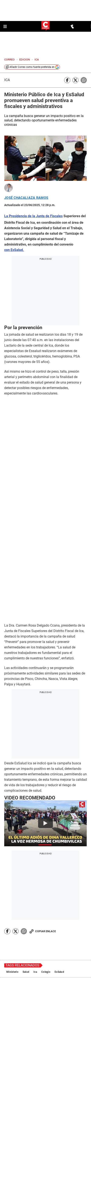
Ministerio (12, 862)
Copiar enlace (45, 822)
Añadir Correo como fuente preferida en (32, 67)
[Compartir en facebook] (67, 80)
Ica (7, 80)
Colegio (45, 862)
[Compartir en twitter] (75, 80)
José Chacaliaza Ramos (26, 198)
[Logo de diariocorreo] (45, 26)
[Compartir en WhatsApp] (84, 80)
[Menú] (5, 26)
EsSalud (59, 862)
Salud (26, 862)
